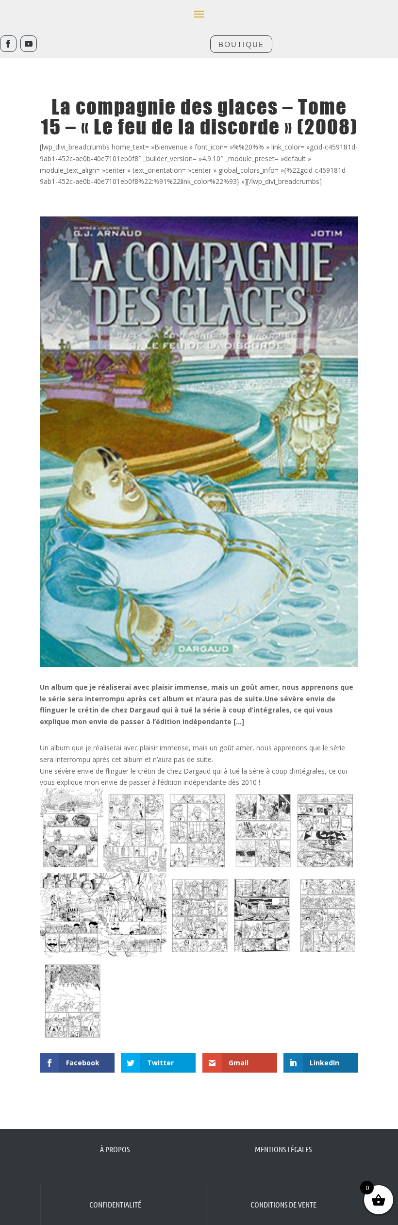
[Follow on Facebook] (8, 43)
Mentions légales (283, 1149)
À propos (115, 1149)
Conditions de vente (283, 1204)
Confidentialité (115, 1204)
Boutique (241, 43)
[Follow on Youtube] (28, 43)
